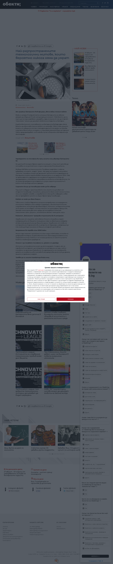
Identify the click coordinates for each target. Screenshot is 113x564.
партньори (41, 270)
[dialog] (56, 282)
